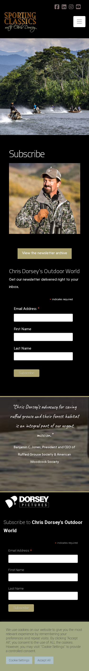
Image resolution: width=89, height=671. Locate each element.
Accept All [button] (44, 660)
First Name (22, 329)
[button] (79, 21)
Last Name (22, 348)
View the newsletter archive (44, 253)
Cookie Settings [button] (19, 660)
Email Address (27, 309)
